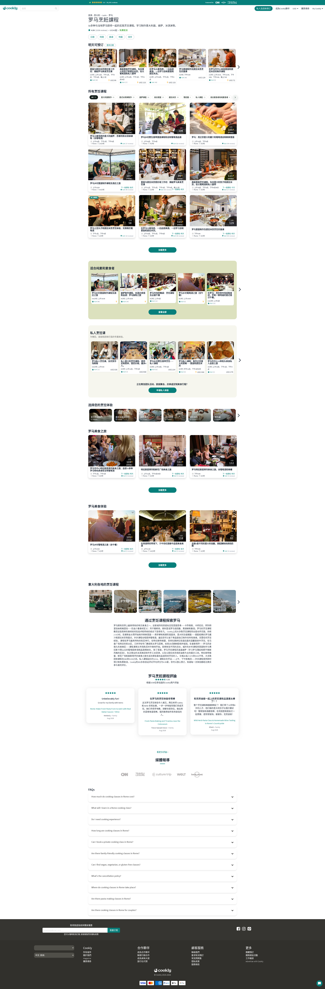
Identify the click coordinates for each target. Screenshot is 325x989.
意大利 (97, 15)
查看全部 (162, 312)
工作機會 (250, 958)
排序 (130, 37)
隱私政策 (95, 934)
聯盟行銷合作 (143, 955)
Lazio (104, 15)
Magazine (87, 958)
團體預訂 (250, 952)
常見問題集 (196, 958)
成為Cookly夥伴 (283, 8)
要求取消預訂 (197, 955)
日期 (92, 37)
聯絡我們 (195, 952)
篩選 (111, 37)
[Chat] (319, 983)
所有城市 (87, 952)
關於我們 (87, 955)
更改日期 (110, 45)
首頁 (90, 15)
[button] (103, 2)
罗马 (111, 15)
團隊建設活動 (252, 955)
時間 (102, 37)
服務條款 (195, 964)
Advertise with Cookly (254, 961)
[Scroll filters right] (235, 97)
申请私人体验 (162, 390)
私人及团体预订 (263, 8)
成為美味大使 (143, 958)
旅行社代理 (142, 961)
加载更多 (162, 250)
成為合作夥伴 (143, 952)
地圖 (121, 37)
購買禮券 (305, 8)
